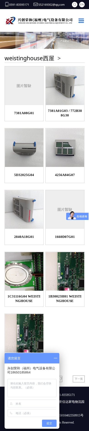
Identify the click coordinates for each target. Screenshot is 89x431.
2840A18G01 (24, 237)
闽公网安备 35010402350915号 (62, 415)
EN (82, 4)
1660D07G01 (65, 237)
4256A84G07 (65, 175)
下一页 (79, 379)
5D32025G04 (24, 175)
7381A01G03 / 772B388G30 (65, 113)
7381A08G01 (24, 113)
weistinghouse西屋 (29, 58)
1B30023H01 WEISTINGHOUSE (64, 299)
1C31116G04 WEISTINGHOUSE (24, 299)
